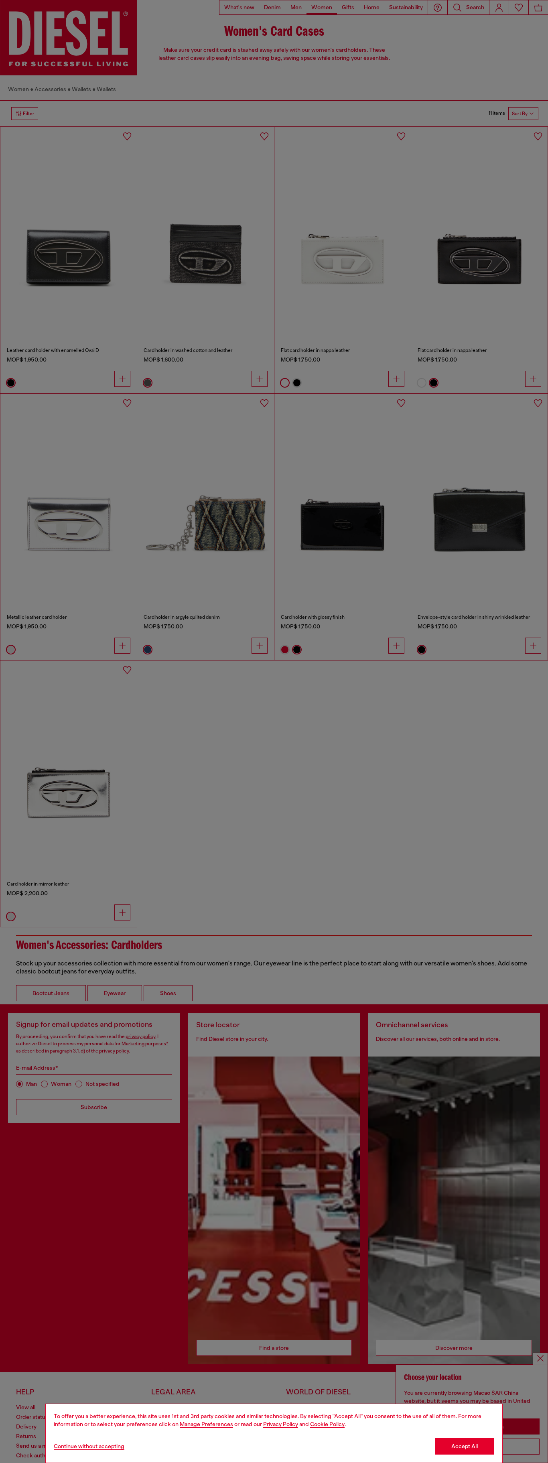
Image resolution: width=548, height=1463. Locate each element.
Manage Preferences (206, 1424)
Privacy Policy (280, 1424)
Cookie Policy (327, 1424)
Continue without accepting (89, 1446)
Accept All (464, 1446)
